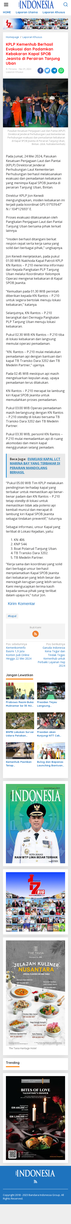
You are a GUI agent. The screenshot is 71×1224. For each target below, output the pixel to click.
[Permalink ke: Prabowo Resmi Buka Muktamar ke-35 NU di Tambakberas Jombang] (20, 690)
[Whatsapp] (61, 71)
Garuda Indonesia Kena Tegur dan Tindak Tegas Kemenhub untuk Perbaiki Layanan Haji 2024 (51, 654)
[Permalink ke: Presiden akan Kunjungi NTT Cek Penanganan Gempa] (51, 720)
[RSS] (35, 634)
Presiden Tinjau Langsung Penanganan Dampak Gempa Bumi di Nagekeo (48, 704)
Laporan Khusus (14, 72)
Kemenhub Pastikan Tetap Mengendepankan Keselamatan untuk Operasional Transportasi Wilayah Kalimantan (19, 763)
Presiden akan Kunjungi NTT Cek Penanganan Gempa (50, 733)
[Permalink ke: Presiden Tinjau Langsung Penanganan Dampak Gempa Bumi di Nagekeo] (51, 690)
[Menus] (6, 4)
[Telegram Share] (54, 71)
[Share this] (40, 71)
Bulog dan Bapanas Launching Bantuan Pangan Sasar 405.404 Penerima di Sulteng (50, 763)
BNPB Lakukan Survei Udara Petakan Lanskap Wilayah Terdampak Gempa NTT (20, 733)
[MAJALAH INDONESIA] (36, 4)
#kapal (12, 616)
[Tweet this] (47, 71)
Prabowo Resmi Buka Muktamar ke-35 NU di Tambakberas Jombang (20, 704)
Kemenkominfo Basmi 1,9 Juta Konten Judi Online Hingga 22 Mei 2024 (18, 651)
